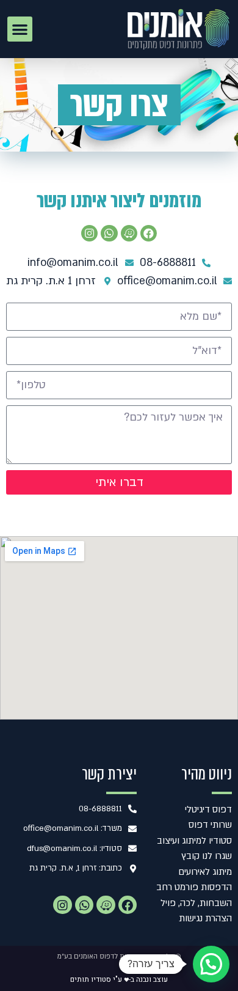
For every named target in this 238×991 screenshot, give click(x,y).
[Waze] (105, 905)
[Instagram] (89, 233)
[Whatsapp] (109, 233)
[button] (19, 29)
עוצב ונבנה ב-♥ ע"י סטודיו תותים (119, 979)
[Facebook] (148, 233)
